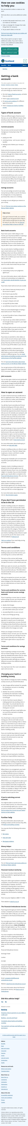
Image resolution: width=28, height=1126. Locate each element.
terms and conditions (11, 101)
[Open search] (25, 61)
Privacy (3, 1100)
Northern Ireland (10, 85)
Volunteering (4, 1089)
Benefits (3, 65)
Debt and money (5, 1048)
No (6, 1002)
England (3, 85)
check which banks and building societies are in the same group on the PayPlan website (13, 356)
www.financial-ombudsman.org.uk (16, 984)
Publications (4, 1084)
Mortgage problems (8, 841)
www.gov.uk (15, 537)
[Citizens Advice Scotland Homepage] (7, 61)
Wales (16, 85)
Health (2, 1062)
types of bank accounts (14, 94)
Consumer (3, 1051)
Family (2, 1055)
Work (9, 65)
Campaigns (4, 1082)
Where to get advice (6, 1069)
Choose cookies (5, 56)
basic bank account (19, 440)
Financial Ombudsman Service (9, 476)
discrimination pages (12, 495)
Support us (4, 1087)
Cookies (3, 1102)
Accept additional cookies (9, 49)
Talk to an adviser (6, 540)
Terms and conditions (6, 1097)
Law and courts (5, 1058)
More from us (4, 1077)
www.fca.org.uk (14, 901)
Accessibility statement (7, 1095)
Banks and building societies (11, 824)
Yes (2, 1002)
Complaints (4, 1079)
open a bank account (13, 98)
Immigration (4, 1060)
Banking (5, 69)
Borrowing (6, 834)
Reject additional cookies (9, 53)
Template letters (5, 1071)
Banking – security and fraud (9, 1018)
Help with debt (13, 445)
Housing (3, 1053)
